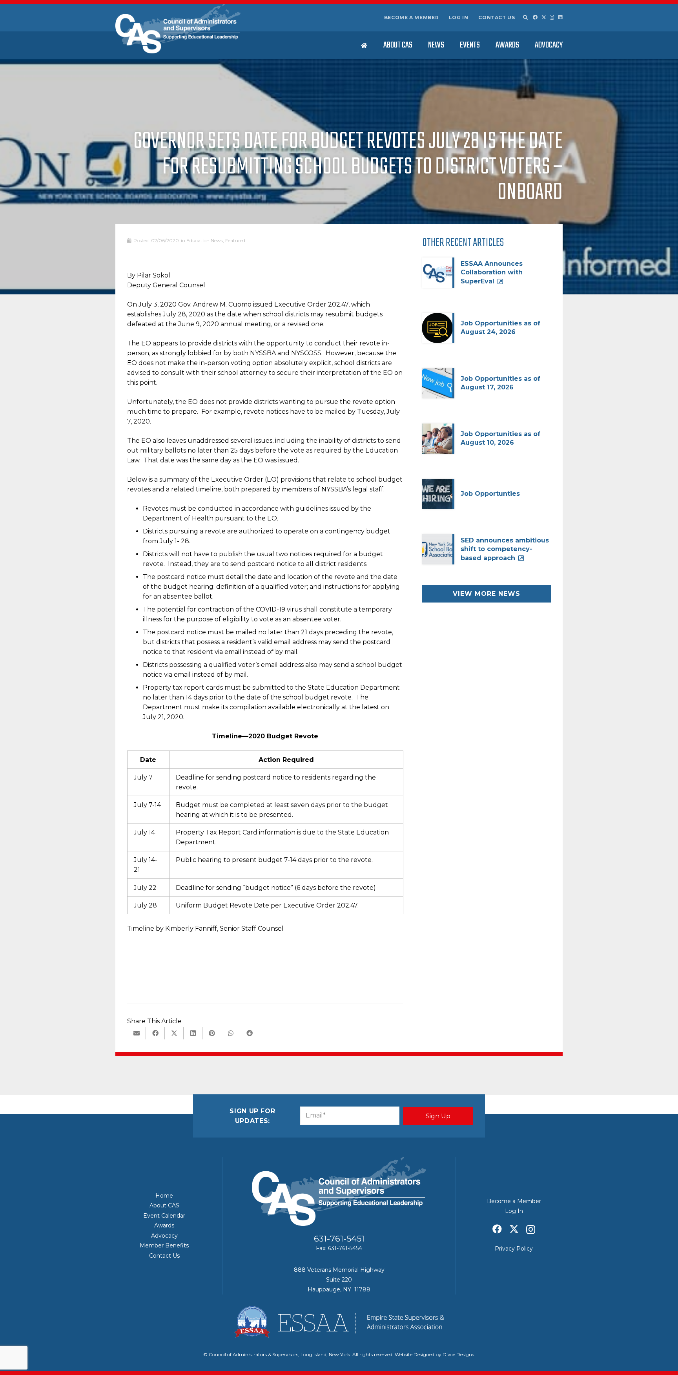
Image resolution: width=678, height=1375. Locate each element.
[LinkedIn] (560, 17)
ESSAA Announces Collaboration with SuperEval (492, 272)
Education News (204, 240)
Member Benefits (164, 1245)
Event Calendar (164, 1215)
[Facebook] (535, 17)
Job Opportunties (490, 493)
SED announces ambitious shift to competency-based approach (505, 549)
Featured (235, 240)
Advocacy (164, 1235)
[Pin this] (211, 1033)
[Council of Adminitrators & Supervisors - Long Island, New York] (178, 28)
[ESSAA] (339, 1322)
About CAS (164, 1205)
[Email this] (136, 1033)
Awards (164, 1225)
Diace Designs (458, 1354)
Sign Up (438, 1116)
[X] (543, 17)
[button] (525, 17)
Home (164, 1195)
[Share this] (155, 1033)
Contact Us (496, 17)
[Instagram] (552, 17)
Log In (458, 17)
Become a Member (411, 17)
